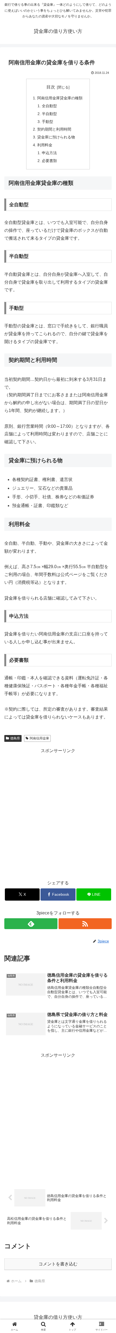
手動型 (47, 121)
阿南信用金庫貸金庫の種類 (60, 98)
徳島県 (15, 738)
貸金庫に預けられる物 (56, 137)
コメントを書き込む (58, 1264)
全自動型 (49, 106)
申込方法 (49, 153)
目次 (50, 87)
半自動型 (49, 114)
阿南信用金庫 (39, 738)
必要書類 (49, 161)
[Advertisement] (58, 813)
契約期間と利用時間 (54, 129)
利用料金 (44, 145)
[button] (105, 909)
